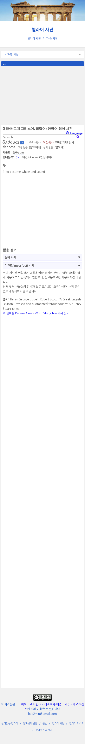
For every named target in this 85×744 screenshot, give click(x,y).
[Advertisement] (42, 95)
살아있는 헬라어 (9, 723)
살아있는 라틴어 (43, 730)
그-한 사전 (52, 38)
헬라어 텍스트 (76, 723)
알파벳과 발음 (30, 723)
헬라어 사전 (42, 30)
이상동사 (48, 142)
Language (76, 133)
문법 (44, 723)
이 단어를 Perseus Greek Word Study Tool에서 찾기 (36, 313)
